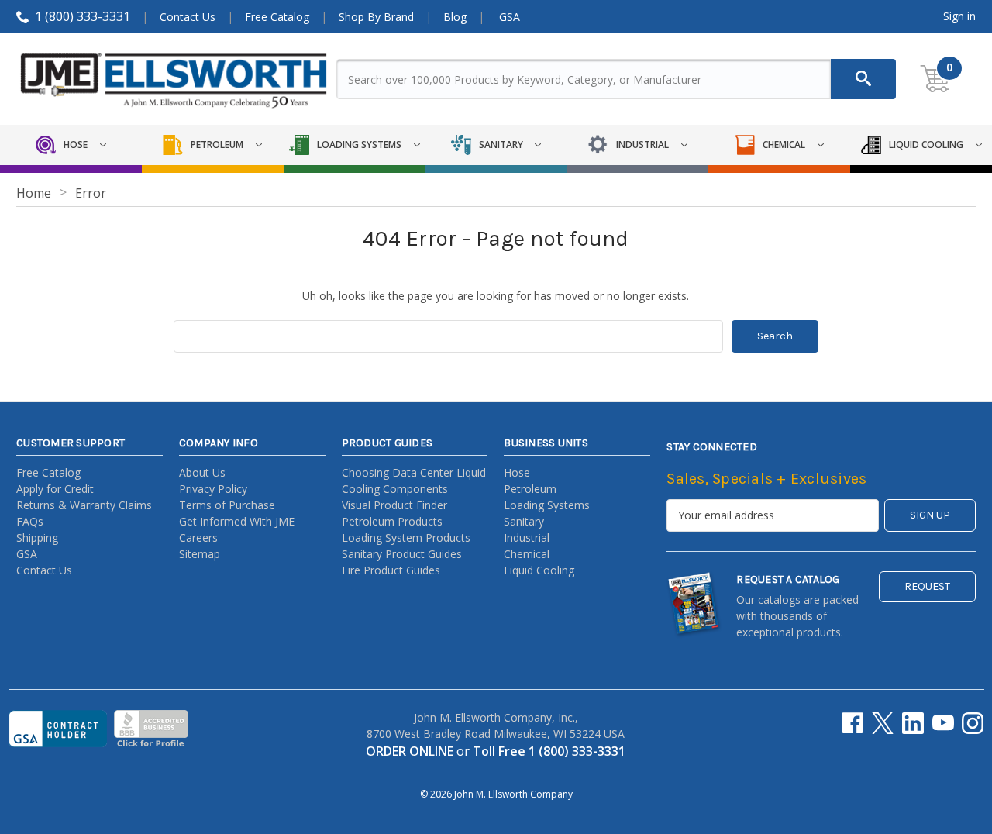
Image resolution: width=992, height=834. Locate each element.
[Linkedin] (913, 723)
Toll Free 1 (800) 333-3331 (549, 751)
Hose (517, 472)
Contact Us (187, 16)
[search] (863, 79)
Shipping (37, 537)
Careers (198, 537)
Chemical (526, 553)
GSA (509, 16)
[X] (883, 723)
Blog (455, 16)
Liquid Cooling (539, 570)
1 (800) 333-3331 (82, 16)
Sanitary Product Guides (402, 553)
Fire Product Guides (391, 570)
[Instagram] (972, 723)
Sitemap (199, 553)
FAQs (29, 521)
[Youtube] (943, 723)
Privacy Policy (213, 488)
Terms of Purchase (227, 505)
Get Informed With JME (236, 521)
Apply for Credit (55, 488)
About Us (202, 472)
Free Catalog (277, 16)
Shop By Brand (376, 16)
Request (927, 586)
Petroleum (530, 488)
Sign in (959, 16)
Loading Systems (547, 505)
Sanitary (524, 521)
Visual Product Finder (394, 505)
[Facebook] (852, 723)
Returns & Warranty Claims (84, 505)
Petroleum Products (392, 521)
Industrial (526, 537)
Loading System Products (406, 537)
